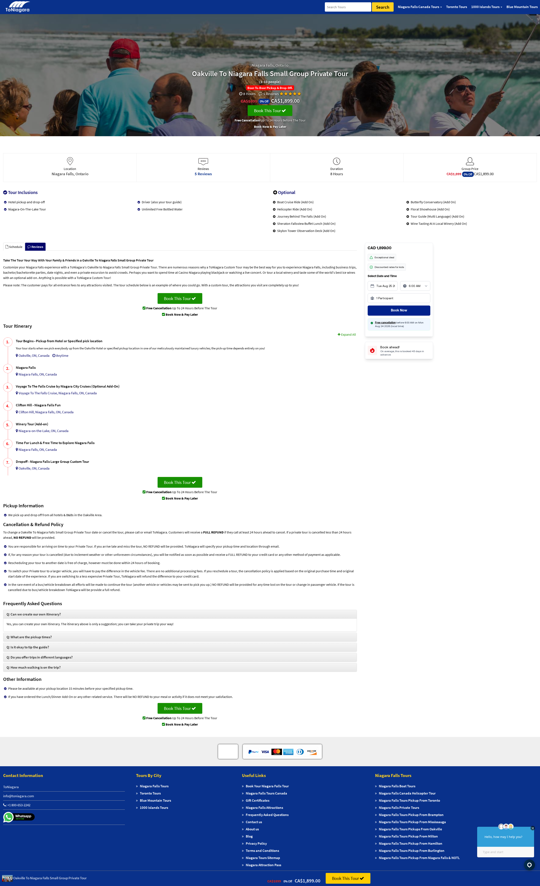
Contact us (254, 822)
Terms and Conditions (262, 850)
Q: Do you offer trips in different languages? (40, 657)
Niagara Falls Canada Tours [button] (419, 6)
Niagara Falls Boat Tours (397, 786)
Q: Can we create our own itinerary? (34, 614)
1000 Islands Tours (154, 807)
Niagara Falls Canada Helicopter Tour (407, 793)
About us (252, 829)
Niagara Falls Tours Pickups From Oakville (410, 829)
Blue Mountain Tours (522, 6)
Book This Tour (268, 110)
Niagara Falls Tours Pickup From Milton (408, 836)
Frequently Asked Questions (267, 814)
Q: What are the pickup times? (29, 637)
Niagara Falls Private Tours (399, 807)
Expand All (348, 334)
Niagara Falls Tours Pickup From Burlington (411, 850)
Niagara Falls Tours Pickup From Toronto (409, 800)
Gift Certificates (257, 800)
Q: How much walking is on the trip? (34, 667)
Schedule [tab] (15, 247)
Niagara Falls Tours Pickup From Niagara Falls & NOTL (419, 857)
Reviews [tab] (37, 247)
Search (382, 7)
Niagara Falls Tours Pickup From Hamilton (410, 843)
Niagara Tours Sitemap (263, 857)
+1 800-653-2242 (18, 805)
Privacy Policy (256, 843)
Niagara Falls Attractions (264, 807)
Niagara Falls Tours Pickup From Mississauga (412, 822)
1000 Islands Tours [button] (485, 6)
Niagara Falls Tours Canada (266, 793)
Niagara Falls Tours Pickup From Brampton (411, 814)
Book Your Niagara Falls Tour (267, 786)
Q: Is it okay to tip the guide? (28, 647)
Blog (249, 836)
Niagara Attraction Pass (263, 865)
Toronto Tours (456, 6)
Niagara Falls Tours (154, 786)
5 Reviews (271, 93)
